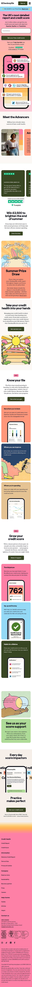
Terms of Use (5, 861)
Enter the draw (16, 233)
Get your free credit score (16, 38)
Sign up (23, 3)
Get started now (16, 329)
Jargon (3, 910)
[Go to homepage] (7, 3)
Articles (3, 906)
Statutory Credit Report (8, 857)
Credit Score (5, 847)
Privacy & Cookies (6, 865)
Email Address (6, 30)
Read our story (5, 875)
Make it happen (16, 558)
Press (3, 888)
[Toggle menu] (30, 3)
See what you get (16, 399)
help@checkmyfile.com (7, 926)
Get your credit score (16, 810)
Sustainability (5, 879)
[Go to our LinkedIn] (10, 943)
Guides (3, 901)
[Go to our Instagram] (2, 943)
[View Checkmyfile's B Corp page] (3, 934)
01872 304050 (5, 920)
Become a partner (6, 883)
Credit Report (5, 843)
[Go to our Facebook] (15, 943)
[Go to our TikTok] (6, 943)
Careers (3, 892)
